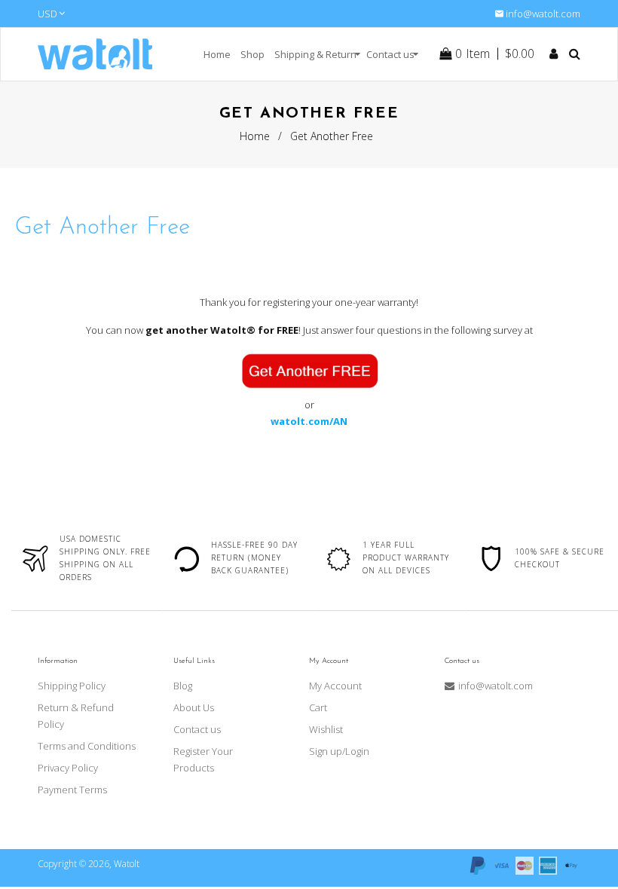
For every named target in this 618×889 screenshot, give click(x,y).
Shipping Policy (72, 685)
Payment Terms (72, 789)
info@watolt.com (543, 13)
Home (255, 136)
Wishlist (326, 729)
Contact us (197, 729)
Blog (182, 685)
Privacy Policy (68, 767)
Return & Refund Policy (76, 716)
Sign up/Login (339, 751)
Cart (318, 707)
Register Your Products (203, 759)
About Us (193, 707)
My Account (335, 685)
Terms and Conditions (87, 746)
